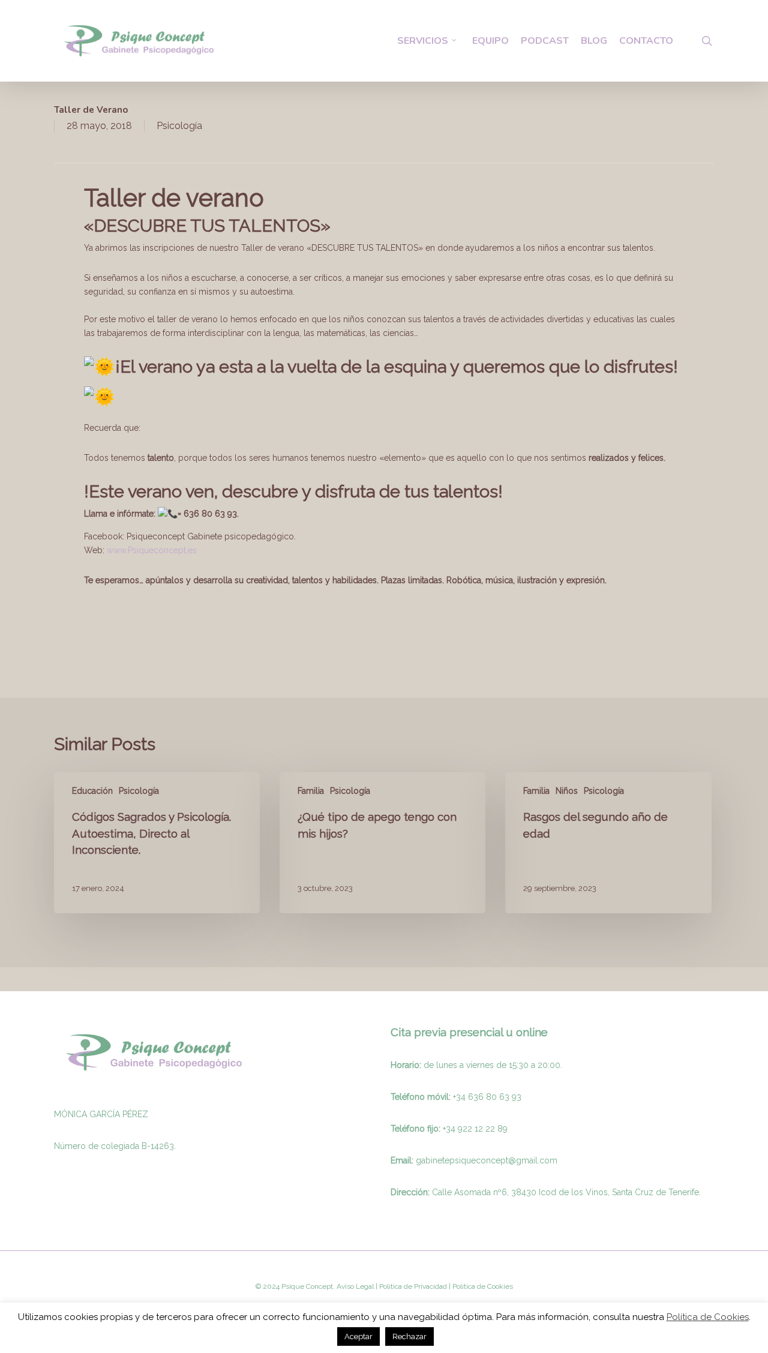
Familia (311, 791)
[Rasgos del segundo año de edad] (608, 842)
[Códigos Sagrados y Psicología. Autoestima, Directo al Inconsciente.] (157, 842)
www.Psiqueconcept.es (152, 550)
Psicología (179, 125)
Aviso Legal (355, 1286)
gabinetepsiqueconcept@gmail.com (486, 1160)
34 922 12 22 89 (477, 1128)
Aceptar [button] (358, 1336)
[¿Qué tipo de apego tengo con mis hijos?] (382, 842)
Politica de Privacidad (412, 1286)
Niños (567, 791)
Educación (92, 791)
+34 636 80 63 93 (487, 1097)
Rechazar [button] (409, 1336)
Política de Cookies (708, 1317)
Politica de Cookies (482, 1286)
